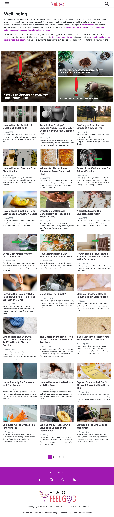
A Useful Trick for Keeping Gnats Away (79, 98)
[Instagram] (51, 480)
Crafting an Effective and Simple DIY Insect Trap (91, 126)
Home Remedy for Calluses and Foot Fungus (18, 383)
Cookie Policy (65, 512)
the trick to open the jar (62, 37)
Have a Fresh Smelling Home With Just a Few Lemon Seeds (20, 212)
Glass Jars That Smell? (53, 294)
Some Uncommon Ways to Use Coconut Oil (18, 255)
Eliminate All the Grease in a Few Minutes (19, 426)
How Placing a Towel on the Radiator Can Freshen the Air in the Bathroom (93, 256)
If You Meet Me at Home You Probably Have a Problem (93, 338)
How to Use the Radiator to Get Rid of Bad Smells (18, 126)
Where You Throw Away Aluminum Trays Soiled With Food (56, 171)
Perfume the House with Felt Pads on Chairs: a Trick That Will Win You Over (19, 297)
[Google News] (62, 480)
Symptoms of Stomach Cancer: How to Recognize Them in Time (55, 214)
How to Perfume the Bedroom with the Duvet (57, 383)
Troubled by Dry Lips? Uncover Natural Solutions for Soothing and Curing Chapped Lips (57, 129)
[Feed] (74, 480)
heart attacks (88, 24)
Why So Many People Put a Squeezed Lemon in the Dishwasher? (55, 427)
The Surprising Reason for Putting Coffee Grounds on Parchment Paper (81, 71)
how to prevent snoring (76, 27)
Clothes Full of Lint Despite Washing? (92, 426)
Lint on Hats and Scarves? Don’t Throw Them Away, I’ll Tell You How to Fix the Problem (18, 341)
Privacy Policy (51, 512)
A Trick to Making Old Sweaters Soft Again (89, 212)
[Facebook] (39, 480)
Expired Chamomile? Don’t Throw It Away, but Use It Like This (93, 385)
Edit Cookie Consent (83, 512)
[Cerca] (107, 4)
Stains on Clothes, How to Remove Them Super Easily (92, 295)
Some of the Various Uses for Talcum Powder (93, 170)
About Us (38, 512)
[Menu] (7, 4)
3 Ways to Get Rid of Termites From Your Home (26, 97)
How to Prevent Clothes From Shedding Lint (19, 170)
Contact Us (27, 512)
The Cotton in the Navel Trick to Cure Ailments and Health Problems (56, 339)
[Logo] (57, 3)
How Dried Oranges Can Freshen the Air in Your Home (56, 255)
